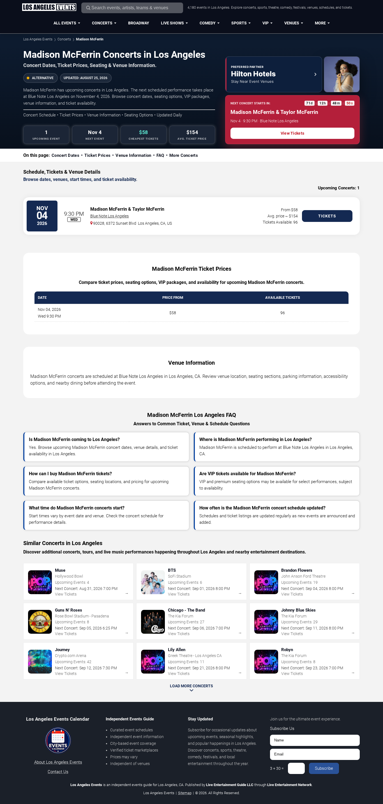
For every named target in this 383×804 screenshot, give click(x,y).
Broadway (138, 23)
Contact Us (58, 771)
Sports (239, 23)
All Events (65, 23)
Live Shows (172, 23)
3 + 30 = (277, 768)
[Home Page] (49, 7)
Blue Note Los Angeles (109, 216)
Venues (291, 23)
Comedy (208, 23)
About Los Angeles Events (58, 762)
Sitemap (185, 793)
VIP (265, 23)
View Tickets (292, 133)
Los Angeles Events (37, 39)
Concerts (102, 23)
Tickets (327, 216)
